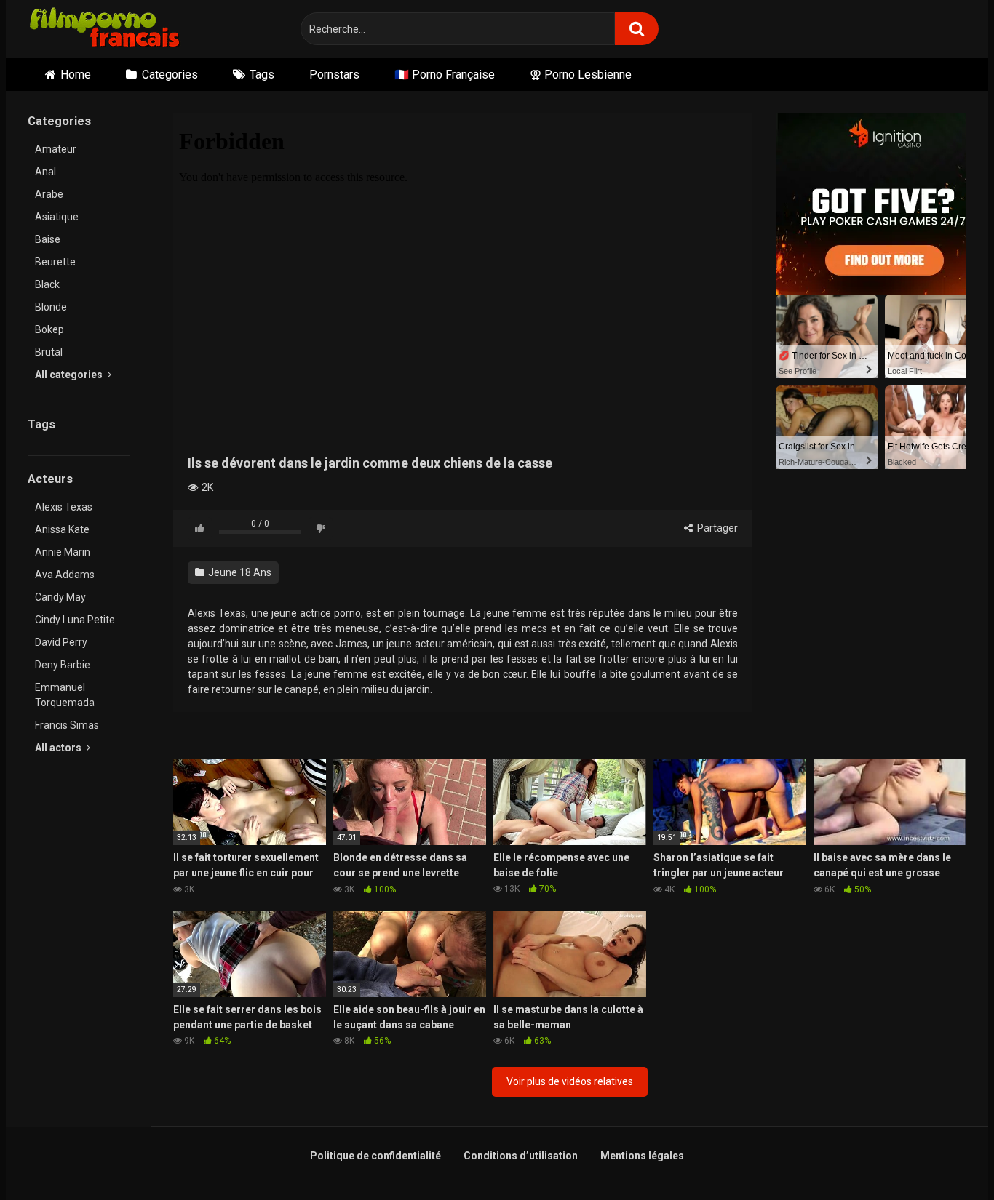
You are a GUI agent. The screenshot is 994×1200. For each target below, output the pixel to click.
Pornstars (334, 74)
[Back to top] (945, 1156)
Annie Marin (62, 552)
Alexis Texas (63, 507)
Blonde (51, 307)
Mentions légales (642, 1155)
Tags (262, 74)
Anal (45, 171)
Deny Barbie (62, 665)
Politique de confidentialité (375, 1155)
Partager (716, 528)
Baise (47, 239)
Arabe (49, 194)
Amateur (55, 149)
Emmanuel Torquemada (65, 694)
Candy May (60, 597)
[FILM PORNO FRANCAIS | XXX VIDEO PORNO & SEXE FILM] (105, 29)
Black (47, 284)
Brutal (49, 352)
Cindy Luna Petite (75, 619)
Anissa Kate (62, 529)
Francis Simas (67, 725)
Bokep (49, 329)
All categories (70, 374)
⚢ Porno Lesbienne (581, 74)
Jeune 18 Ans (238, 572)
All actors (59, 747)
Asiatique (57, 217)
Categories (170, 74)
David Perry (61, 642)
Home (75, 74)
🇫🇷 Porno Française (444, 74)
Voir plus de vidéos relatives (569, 1081)
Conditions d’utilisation (521, 1155)
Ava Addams (65, 574)
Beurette (55, 262)
